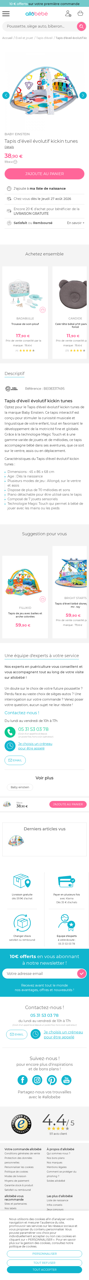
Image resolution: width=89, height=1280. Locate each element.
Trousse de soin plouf (25, 324)
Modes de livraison (15, 1176)
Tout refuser (44, 1263)
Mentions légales (57, 1167)
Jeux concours (55, 1209)
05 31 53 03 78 (66, 943)
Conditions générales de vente (22, 1153)
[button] (6, 95)
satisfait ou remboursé (22, 938)
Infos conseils (54, 1205)
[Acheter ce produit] (43, 310)
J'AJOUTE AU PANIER (68, 804)
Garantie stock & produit (19, 1185)
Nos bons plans (56, 1158)
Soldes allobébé (56, 1180)
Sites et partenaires (16, 1203)
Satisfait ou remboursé (18, 1189)
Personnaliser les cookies (19, 1167)
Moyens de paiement (17, 1180)
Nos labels (10, 1208)
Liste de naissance (57, 1200)
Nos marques (54, 1162)
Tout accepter (45, 1269)
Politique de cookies (16, 1171)
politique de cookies (23, 1246)
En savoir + (75, 223)
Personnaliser (44, 1253)
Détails (9, 147)
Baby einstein (17, 134)
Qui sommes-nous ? (58, 1153)
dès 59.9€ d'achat (22, 896)
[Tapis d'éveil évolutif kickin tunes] (16, 841)
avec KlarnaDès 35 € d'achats (66, 898)
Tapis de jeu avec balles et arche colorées (25, 615)
